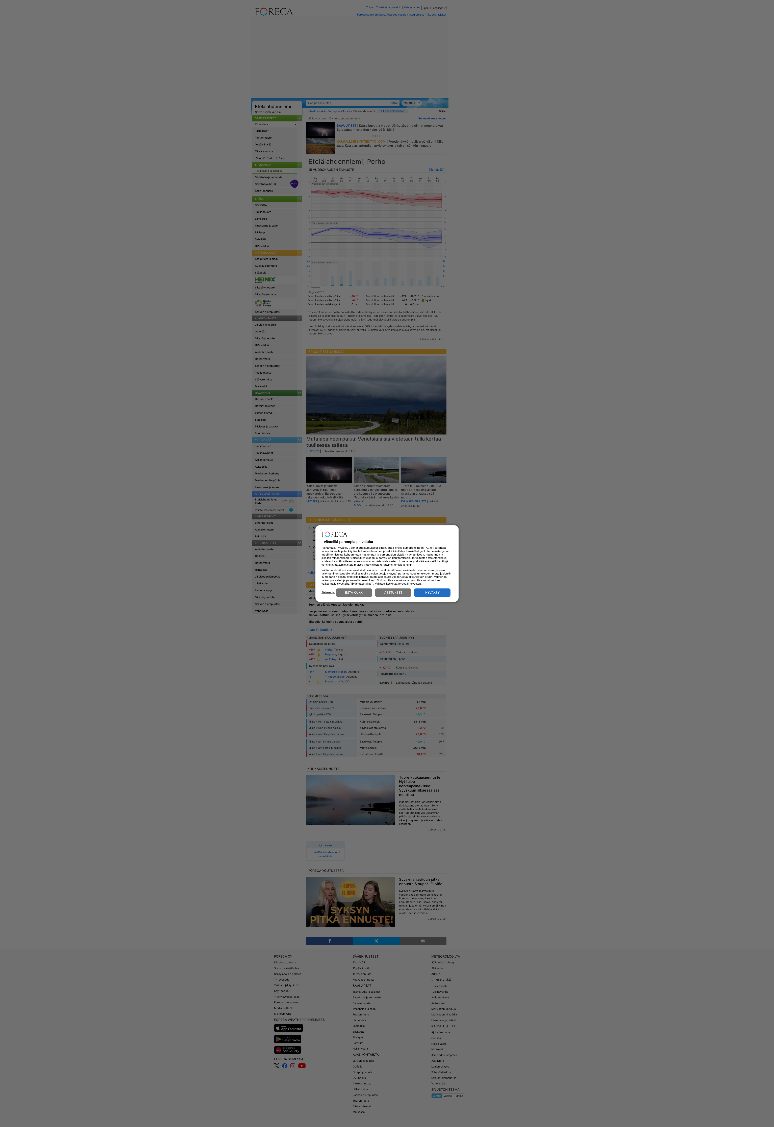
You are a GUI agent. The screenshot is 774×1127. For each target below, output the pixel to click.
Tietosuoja (328, 592)
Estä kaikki (354, 592)
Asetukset (393, 592)
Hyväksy (432, 592)
